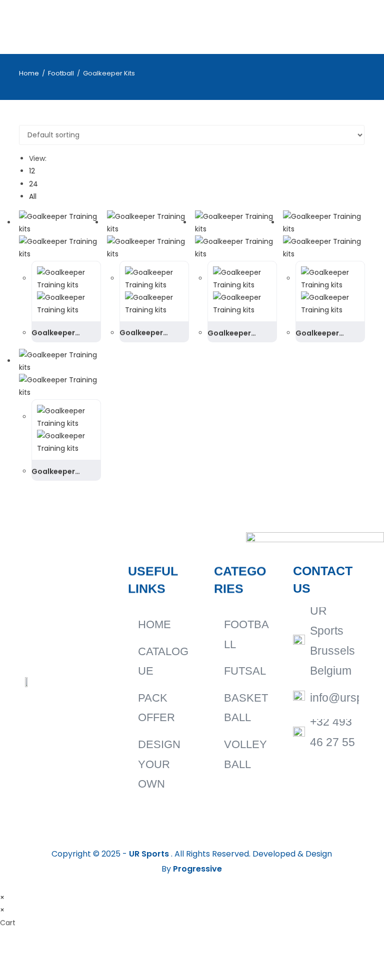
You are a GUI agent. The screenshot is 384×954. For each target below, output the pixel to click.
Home (29, 73)
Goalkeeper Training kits (54, 333)
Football (61, 73)
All (32, 196)
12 (32, 171)
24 (33, 184)
